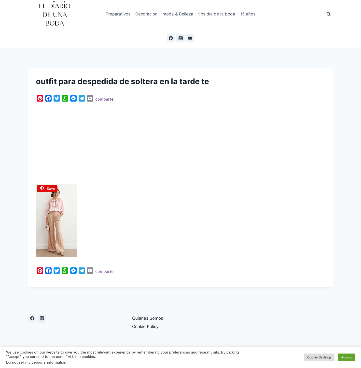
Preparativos (118, 14)
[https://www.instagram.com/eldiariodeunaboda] (180, 38)
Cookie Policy (145, 326)
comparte (104, 99)
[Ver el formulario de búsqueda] (328, 14)
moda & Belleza (178, 14)
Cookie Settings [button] (319, 357)
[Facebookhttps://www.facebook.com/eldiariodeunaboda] (171, 38)
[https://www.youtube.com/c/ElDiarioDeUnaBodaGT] (190, 38)
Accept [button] (346, 357)
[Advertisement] (180, 141)
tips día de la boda (216, 14)
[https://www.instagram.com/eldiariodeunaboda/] (42, 318)
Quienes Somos (147, 318)
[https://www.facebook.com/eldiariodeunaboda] (32, 318)
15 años (247, 14)
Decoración (146, 14)
